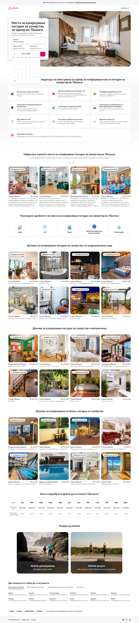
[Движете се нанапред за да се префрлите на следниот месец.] (36, 53)
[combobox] (28, 41)
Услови (33, 620)
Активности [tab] (80, 587)
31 (14, 81)
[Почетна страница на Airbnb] (13, 8)
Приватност (26, 620)
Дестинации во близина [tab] (16, 587)
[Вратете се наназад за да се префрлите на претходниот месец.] (14, 53)
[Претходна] (66, 162)
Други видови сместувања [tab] (35, 587)
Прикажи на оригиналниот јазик (85, 2)
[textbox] (20, 48)
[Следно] (73, 162)
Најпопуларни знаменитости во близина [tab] (60, 587)
